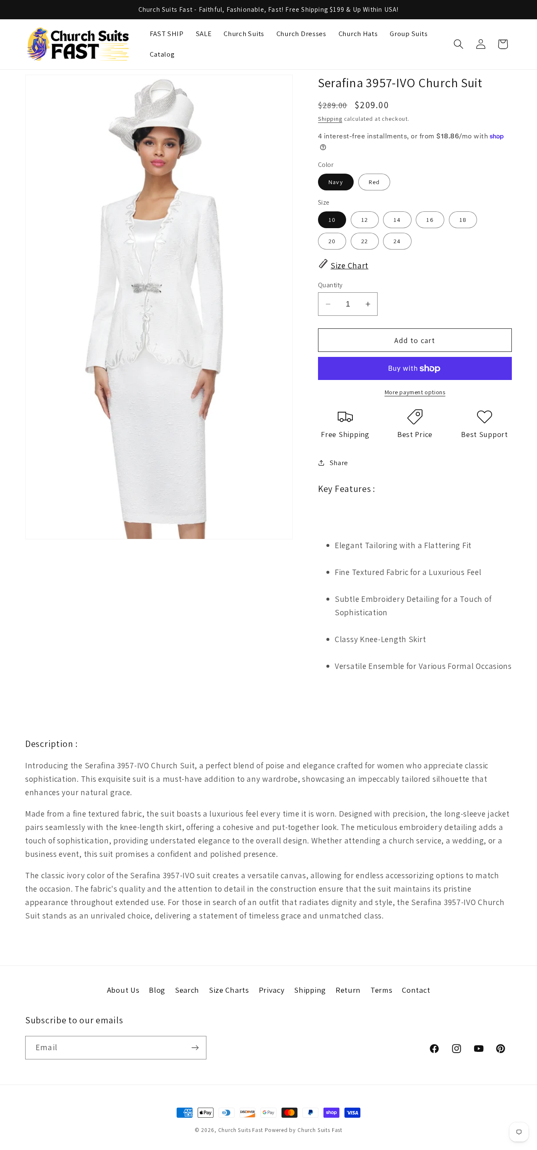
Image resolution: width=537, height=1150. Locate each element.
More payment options (415, 392)
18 (463, 220)
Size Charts (229, 990)
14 (397, 220)
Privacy (272, 990)
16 (429, 220)
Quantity (330, 285)
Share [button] (339, 462)
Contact (416, 990)
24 (397, 241)
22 (364, 241)
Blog (157, 990)
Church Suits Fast (240, 1130)
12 (364, 220)
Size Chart (349, 265)
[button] (458, 44)
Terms (381, 990)
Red (374, 182)
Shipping (330, 118)
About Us (123, 990)
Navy (335, 182)
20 (332, 241)
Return (348, 990)
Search (187, 990)
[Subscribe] (195, 1047)
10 (332, 220)
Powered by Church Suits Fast (304, 1130)
